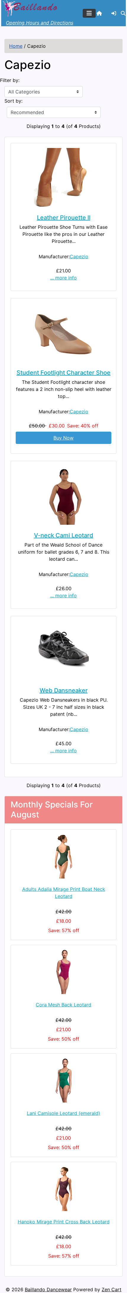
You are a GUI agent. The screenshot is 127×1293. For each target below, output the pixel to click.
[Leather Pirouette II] (63, 177)
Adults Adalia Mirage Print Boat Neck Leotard (63, 892)
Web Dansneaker (64, 690)
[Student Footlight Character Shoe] (63, 332)
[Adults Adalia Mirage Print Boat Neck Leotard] (63, 856)
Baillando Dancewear (48, 1289)
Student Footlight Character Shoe (63, 372)
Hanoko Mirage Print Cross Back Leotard (64, 1222)
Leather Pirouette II (63, 217)
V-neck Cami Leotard (63, 535)
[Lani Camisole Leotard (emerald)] (63, 1080)
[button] (123, 13)
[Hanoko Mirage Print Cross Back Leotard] (63, 1189)
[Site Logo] (30, 8)
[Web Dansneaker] (63, 650)
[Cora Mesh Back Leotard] (63, 972)
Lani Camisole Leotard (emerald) (63, 1113)
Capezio (79, 256)
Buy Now (63, 438)
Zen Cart (111, 1289)
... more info (63, 278)
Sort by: (13, 101)
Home (15, 46)
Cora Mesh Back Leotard (63, 1005)
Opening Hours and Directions (39, 23)
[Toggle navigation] (89, 13)
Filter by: (9, 80)
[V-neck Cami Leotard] (63, 495)
